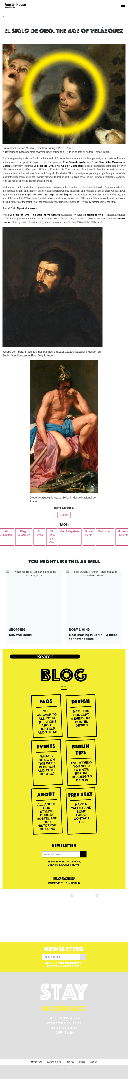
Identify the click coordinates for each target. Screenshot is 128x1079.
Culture (64, 514)
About (93, 1062)
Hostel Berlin (89, 533)
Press (82, 1062)
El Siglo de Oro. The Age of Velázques (59, 165)
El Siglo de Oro (51, 537)
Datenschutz (54, 1062)
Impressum (36, 1062)
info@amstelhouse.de (64, 1023)
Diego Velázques (24, 533)
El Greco (39, 533)
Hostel (70, 1062)
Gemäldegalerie (93, 214)
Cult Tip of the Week (24, 208)
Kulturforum (105, 531)
